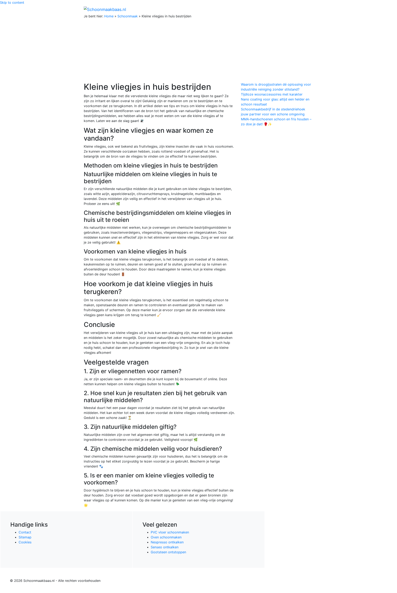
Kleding (277, 9)
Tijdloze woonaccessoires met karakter (272, 94)
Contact (25, 532)
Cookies (25, 542)
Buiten (238, 9)
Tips (308, 9)
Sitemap (25, 537)
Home (225, 9)
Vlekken (295, 9)
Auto (264, 9)
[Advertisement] (198, 51)
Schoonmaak (127, 16)
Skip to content (12, 2)
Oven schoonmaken (166, 537)
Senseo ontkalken (164, 547)
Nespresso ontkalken (167, 542)
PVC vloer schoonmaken (170, 532)
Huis (250, 9)
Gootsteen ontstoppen (168, 552)
